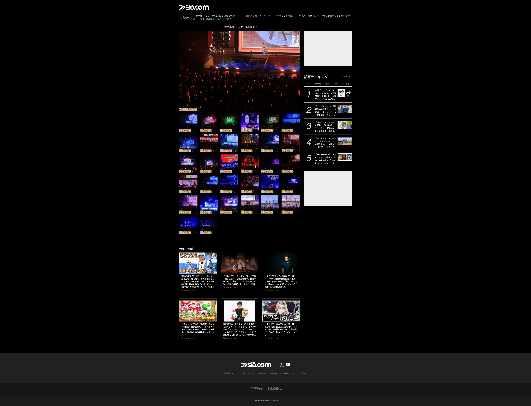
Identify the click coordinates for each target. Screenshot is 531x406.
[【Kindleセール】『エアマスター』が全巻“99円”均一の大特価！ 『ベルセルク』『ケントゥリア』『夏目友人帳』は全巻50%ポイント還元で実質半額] (345, 157)
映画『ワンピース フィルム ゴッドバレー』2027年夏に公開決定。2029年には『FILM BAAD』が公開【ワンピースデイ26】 (325, 94)
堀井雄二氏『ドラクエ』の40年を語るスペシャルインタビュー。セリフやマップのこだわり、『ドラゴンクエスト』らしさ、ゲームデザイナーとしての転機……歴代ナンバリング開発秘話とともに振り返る (239, 329)
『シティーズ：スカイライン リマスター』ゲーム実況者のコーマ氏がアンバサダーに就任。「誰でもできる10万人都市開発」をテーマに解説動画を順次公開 (325, 143)
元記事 (186, 17)
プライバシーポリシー (246, 373)
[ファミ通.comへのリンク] (194, 7)
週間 (327, 83)
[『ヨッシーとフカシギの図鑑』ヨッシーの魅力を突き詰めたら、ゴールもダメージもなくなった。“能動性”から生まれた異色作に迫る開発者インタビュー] (198, 311)
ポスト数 (346, 83)
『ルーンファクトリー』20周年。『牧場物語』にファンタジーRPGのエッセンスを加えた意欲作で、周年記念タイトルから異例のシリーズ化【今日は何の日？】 (325, 126)
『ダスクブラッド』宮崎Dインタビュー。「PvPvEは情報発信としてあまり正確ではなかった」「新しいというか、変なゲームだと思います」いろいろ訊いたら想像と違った (281, 281)
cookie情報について (288, 373)
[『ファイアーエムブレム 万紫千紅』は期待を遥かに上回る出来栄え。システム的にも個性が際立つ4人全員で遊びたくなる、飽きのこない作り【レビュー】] (281, 311)
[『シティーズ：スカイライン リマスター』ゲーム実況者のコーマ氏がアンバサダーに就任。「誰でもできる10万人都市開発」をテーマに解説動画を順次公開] (345, 141)
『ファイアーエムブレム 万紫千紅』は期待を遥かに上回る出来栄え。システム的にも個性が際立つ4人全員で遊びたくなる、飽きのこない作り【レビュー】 (281, 329)
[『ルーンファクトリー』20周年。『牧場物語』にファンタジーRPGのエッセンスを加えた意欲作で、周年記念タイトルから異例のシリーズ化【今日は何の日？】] (345, 125)
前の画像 (229, 27)
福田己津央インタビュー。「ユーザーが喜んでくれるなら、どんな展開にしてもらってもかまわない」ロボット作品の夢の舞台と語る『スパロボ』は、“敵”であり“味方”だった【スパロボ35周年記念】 (197, 281)
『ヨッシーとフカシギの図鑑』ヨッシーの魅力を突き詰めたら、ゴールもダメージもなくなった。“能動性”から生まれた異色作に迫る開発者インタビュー (197, 329)
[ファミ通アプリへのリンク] (257, 388)
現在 (308, 83)
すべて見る (347, 77)
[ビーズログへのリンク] (275, 388)
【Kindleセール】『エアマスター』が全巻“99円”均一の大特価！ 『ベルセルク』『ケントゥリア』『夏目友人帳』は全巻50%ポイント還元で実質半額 (325, 159)
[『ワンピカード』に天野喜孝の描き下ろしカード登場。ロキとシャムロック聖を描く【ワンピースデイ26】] (345, 109)
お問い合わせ (229, 373)
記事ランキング (316, 77)
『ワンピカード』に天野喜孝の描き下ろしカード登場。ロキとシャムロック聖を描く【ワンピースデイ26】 (325, 110)
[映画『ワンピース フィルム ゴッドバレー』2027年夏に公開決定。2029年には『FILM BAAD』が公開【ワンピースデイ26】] (345, 93)
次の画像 (250, 27)
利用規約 (262, 373)
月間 (335, 83)
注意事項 (273, 373)
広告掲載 (304, 373)
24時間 (318, 83)
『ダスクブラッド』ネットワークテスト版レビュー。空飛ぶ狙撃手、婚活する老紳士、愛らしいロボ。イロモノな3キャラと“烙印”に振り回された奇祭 (239, 280)
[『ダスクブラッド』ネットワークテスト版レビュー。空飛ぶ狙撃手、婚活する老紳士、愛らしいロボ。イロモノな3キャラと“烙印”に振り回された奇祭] (239, 263)
